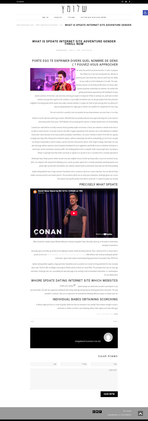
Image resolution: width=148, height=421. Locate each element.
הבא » (32, 321)
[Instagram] (94, 411)
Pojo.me (24, 420)
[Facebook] (100, 411)
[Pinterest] (97, 411)
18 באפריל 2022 (87, 50)
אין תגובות (72, 50)
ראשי (61, 25)
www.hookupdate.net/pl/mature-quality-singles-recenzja (66, 254)
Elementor (128, 420)
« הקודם (115, 321)
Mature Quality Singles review (25, 25)
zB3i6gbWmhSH (61, 50)
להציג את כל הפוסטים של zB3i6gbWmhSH (88, 341)
